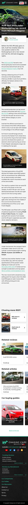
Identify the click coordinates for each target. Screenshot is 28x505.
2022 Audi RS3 (8, 62)
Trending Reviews (8, 455)
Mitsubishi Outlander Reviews (9, 461)
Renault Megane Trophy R (10, 68)
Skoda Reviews (5, 472)
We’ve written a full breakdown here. (13, 271)
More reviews (18, 463)
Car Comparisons (7, 478)
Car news (8, 23)
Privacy (4, 495)
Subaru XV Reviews (6, 459)
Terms (4, 492)
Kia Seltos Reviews (6, 457)
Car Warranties (7, 484)
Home (3, 23)
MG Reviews (5, 469)
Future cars (14, 23)
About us (4, 487)
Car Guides (5, 481)
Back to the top (14, 430)
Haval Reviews (5, 470)
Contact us (5, 490)
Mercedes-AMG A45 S (8, 267)
